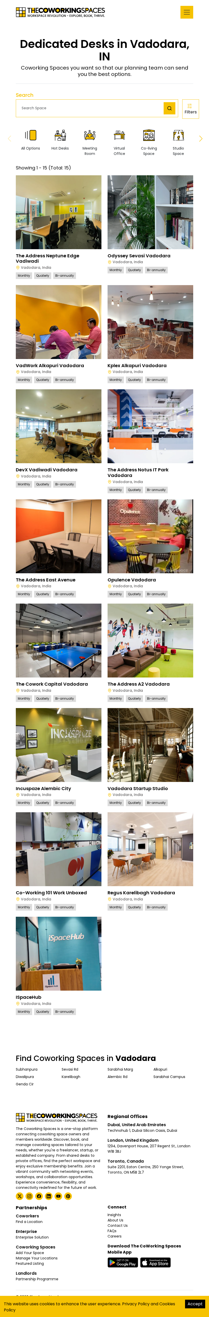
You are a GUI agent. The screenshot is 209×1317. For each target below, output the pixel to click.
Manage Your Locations (37, 1258)
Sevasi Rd (70, 1069)
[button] (91, 108)
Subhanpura (26, 1069)
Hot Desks (60, 148)
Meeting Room (90, 151)
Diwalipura (25, 1076)
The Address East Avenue (45, 580)
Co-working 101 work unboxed (51, 892)
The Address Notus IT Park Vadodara (138, 472)
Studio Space (178, 151)
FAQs (112, 1230)
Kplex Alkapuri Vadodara (137, 365)
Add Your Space (30, 1252)
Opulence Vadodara (132, 580)
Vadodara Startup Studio (138, 788)
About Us (115, 1220)
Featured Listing (30, 1263)
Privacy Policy (136, 1304)
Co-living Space (149, 151)
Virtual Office (119, 151)
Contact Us (118, 1225)
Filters (191, 112)
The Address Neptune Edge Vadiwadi (47, 258)
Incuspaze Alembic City (43, 788)
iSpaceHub (28, 997)
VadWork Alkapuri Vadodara (50, 365)
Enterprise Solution (32, 1237)
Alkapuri (160, 1069)
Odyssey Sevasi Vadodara (139, 255)
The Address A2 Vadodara (139, 684)
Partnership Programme (37, 1279)
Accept (195, 1304)
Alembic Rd (117, 1076)
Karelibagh (71, 1076)
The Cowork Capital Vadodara (52, 684)
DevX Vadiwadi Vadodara (46, 470)
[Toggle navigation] (186, 12)
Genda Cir (25, 1084)
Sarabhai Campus (169, 1076)
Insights (114, 1214)
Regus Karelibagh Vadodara (141, 892)
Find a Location (29, 1221)
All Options (30, 148)
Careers (115, 1236)
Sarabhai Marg (120, 1069)
